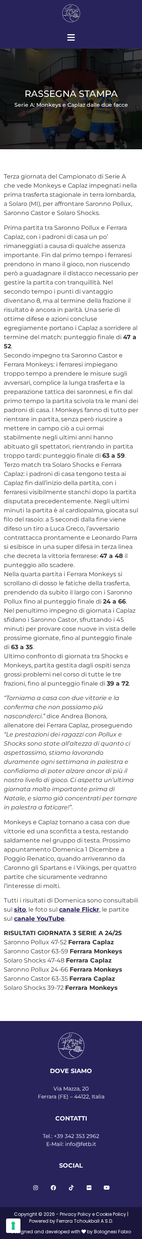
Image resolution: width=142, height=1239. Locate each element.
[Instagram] (36, 1188)
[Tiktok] (71, 1188)
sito (20, 909)
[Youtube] (107, 1188)
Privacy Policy (75, 1214)
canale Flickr (79, 909)
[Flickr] (89, 1188)
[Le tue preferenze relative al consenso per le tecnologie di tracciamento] (13, 1225)
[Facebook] (53, 1188)
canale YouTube (39, 918)
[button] (70, 37)
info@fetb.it (80, 1144)
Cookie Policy (111, 1214)
